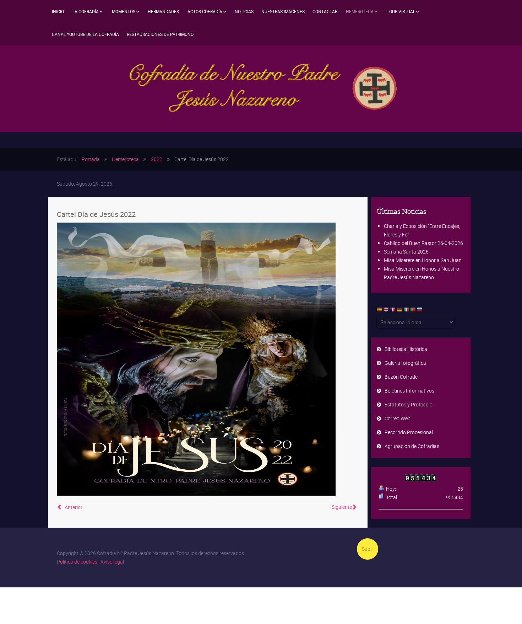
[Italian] (406, 311)
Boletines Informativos (409, 390)
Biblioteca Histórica (406, 349)
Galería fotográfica (405, 362)
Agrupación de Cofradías (412, 446)
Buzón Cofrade (401, 376)
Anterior (73, 507)
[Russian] (420, 311)
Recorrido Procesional (409, 432)
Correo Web (397, 418)
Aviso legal (112, 561)
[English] (386, 311)
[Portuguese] (413, 311)
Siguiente (342, 506)
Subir (367, 548)
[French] (393, 311)
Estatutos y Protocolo (409, 404)
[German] (399, 311)
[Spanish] (379, 311)
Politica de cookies (77, 561)
